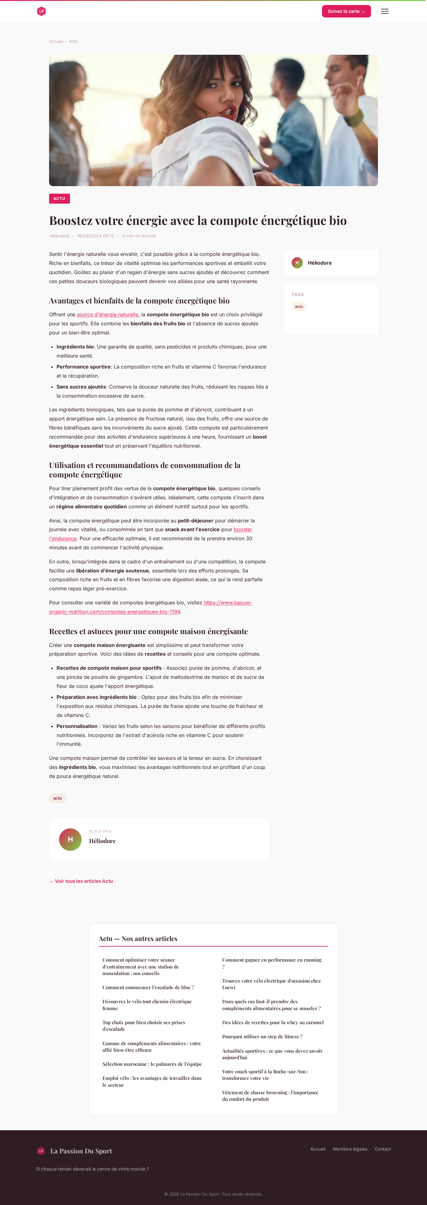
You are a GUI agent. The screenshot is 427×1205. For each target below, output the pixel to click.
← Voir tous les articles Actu (81, 881)
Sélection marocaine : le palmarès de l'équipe (152, 1064)
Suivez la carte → (346, 11)
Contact (383, 1149)
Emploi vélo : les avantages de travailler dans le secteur (152, 1081)
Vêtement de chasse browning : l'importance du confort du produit (270, 1095)
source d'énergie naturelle (107, 314)
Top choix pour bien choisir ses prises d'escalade (144, 1025)
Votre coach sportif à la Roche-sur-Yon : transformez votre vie (265, 1074)
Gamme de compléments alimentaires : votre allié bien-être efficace (152, 1046)
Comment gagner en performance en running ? (271, 963)
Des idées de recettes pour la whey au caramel (273, 1022)
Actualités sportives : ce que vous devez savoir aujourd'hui (272, 1054)
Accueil (56, 41)
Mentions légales (350, 1149)
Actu (73, 41)
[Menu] (385, 11)
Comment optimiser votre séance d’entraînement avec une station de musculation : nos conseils (141, 966)
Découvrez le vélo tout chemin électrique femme (147, 1004)
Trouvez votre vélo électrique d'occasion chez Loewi (271, 984)
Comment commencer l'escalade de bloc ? (148, 987)
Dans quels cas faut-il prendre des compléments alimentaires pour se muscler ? (271, 1004)
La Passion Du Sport (81, 1150)
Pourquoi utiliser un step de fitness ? (262, 1036)
